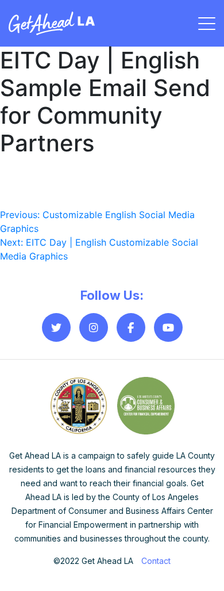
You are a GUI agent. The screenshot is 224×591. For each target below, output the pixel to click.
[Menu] (206, 23)
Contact (156, 561)
